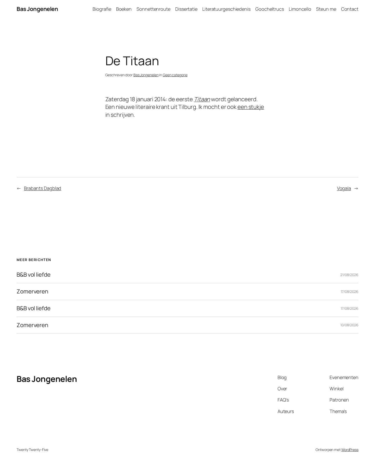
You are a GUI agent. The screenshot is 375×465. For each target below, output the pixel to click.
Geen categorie (175, 74)
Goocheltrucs (269, 9)
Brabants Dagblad (42, 188)
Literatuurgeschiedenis (226, 9)
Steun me (326, 9)
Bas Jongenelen (37, 9)
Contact (349, 9)
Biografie (102, 9)
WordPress (349, 449)
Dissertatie (186, 9)
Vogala (344, 188)
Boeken (124, 9)
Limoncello (300, 9)
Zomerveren (32, 291)
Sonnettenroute (153, 9)
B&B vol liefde (34, 275)
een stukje (251, 107)
